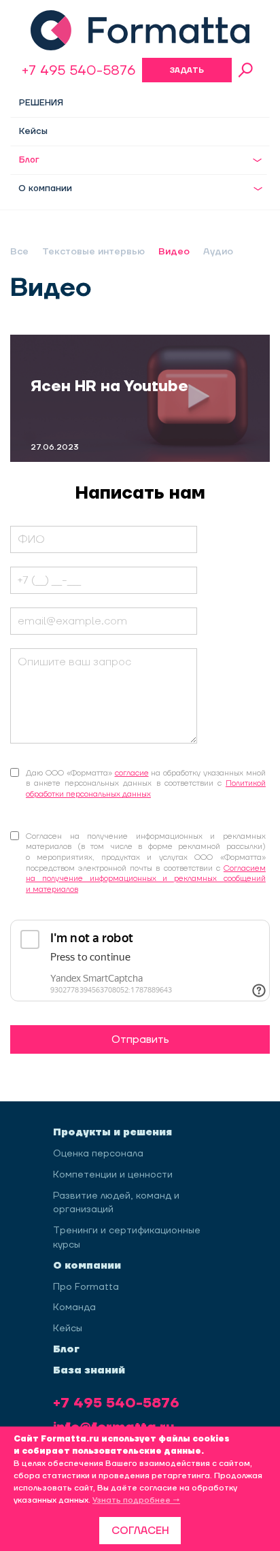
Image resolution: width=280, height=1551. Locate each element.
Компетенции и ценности (113, 1175)
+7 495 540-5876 (78, 71)
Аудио (218, 252)
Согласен (140, 1530)
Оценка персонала (98, 1154)
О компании (45, 188)
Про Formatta (86, 1287)
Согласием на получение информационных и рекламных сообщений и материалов (146, 879)
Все (19, 252)
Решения (41, 102)
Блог (29, 159)
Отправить (140, 1039)
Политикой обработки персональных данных (146, 788)
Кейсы (33, 131)
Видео (174, 252)
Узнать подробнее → (136, 1500)
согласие (132, 773)
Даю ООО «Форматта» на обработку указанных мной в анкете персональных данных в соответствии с (146, 783)
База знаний (89, 1371)
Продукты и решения (112, 1133)
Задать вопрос (187, 74)
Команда (74, 1307)
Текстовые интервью (93, 252)
